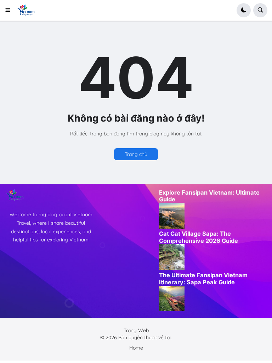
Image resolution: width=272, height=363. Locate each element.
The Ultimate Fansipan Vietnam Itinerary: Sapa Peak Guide (203, 279)
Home (136, 348)
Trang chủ (136, 154)
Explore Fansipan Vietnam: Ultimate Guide (209, 196)
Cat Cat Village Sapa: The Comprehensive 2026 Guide (198, 237)
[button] (10, 10)
